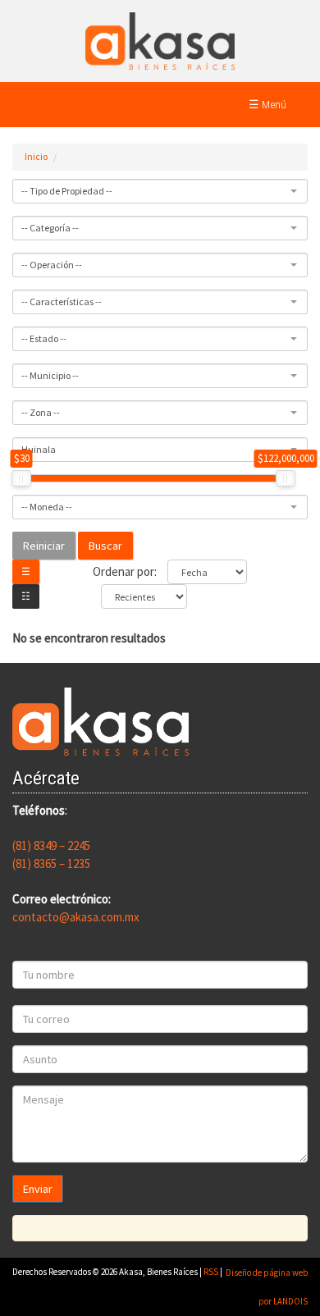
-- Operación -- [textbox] (51, 264)
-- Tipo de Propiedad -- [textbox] (66, 191)
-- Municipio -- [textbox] (50, 375)
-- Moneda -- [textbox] (46, 506)
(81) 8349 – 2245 (51, 845)
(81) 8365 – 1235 (51, 863)
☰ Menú (267, 104)
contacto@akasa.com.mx (75, 917)
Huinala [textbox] (38, 449)
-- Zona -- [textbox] (40, 412)
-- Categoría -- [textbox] (50, 228)
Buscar (105, 545)
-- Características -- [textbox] (61, 301)
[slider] (21, 478)
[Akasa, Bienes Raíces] (160, 40)
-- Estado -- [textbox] (43, 338)
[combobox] (160, 191)
